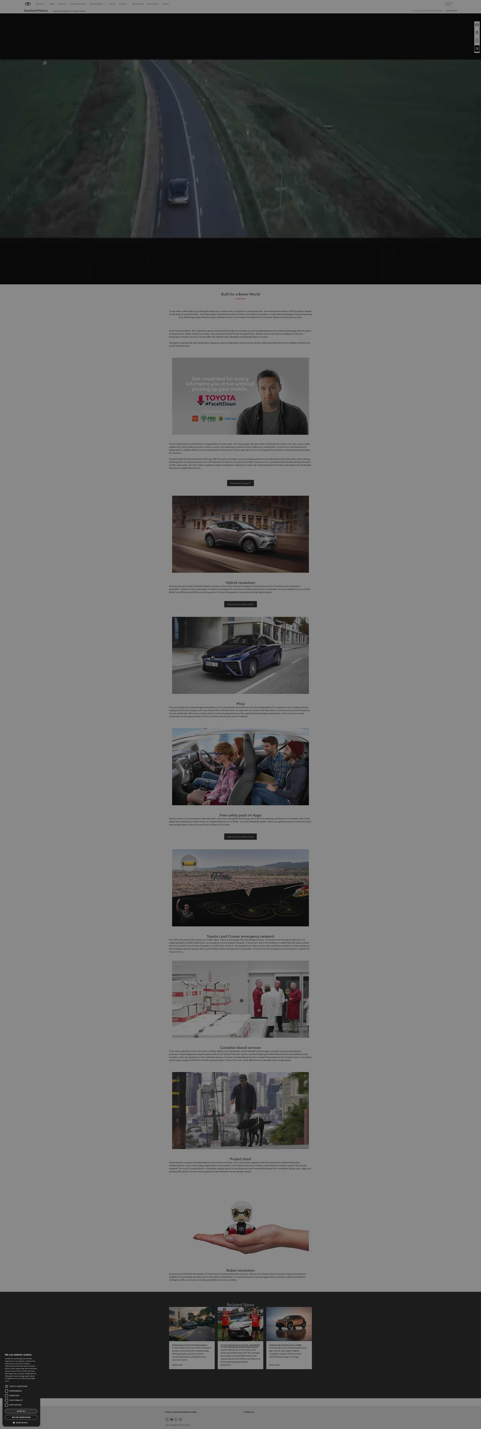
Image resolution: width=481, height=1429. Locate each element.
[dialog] (240, 714)
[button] (21, 1422)
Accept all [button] (21, 1411)
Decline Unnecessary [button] (21, 1417)
